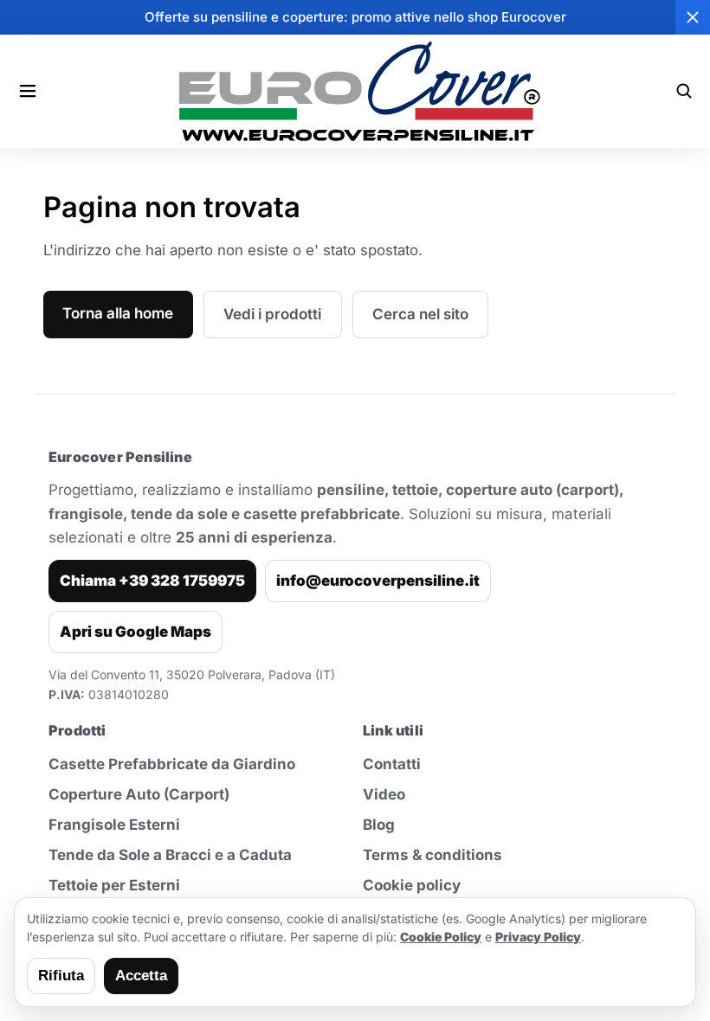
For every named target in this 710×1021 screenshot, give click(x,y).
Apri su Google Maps (135, 631)
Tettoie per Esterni (114, 885)
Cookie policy (412, 885)
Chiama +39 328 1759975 (152, 580)
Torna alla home (117, 313)
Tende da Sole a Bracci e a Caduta (170, 855)
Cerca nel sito (420, 314)
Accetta (141, 975)
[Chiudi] (692, 17)
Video (384, 794)
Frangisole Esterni (114, 824)
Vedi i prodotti (272, 314)
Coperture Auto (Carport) (138, 794)
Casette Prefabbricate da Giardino (171, 764)
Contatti (392, 764)
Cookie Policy (440, 936)
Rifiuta (61, 975)
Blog (379, 824)
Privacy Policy (538, 936)
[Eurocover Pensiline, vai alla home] (355, 91)
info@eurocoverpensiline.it (378, 580)
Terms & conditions (432, 855)
